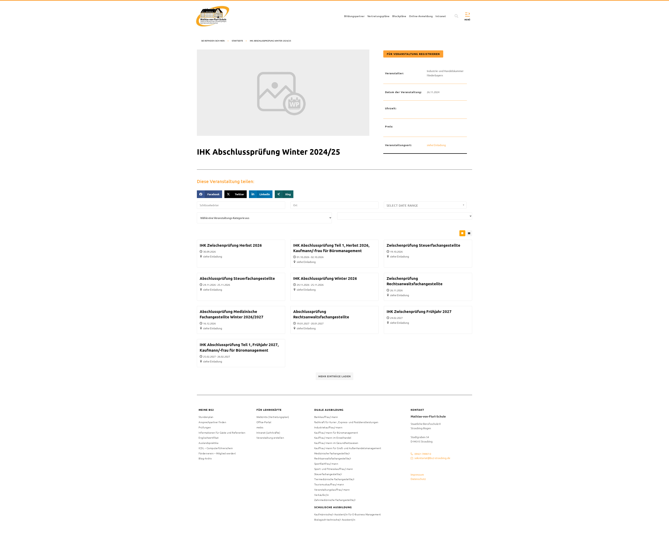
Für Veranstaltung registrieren (413, 54)
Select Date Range (402, 205)
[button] (456, 16)
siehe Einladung (436, 145)
